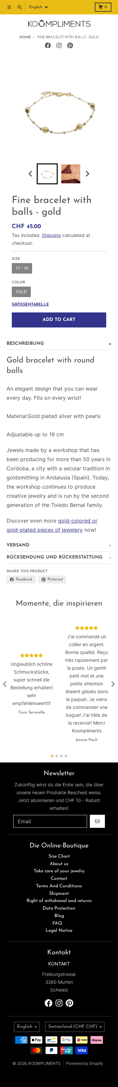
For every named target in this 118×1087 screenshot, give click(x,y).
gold (21, 291)
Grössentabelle (30, 305)
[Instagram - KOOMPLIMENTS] (59, 45)
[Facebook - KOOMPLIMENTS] (48, 45)
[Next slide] (87, 173)
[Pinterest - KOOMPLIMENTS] (70, 45)
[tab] (52, 755)
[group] (47, 173)
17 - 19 (22, 268)
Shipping (51, 235)
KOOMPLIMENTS (45, 1063)
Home (24, 37)
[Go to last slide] (30, 173)
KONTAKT (59, 963)
